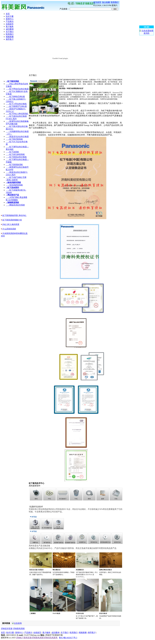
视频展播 (83, 633)
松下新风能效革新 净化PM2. (14, 215)
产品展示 (28, 633)
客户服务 (46, 633)
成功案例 (55, 633)
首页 (3, 633)
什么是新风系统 (9, 229)
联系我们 (115, 2)
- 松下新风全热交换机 (16, 157)
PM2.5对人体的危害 (10, 224)
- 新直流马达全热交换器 (17, 137)
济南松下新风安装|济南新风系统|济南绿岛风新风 (37, 638)
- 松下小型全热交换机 (16, 104)
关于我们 (64, 633)
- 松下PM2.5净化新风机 (17, 114)
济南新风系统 (19, 629)
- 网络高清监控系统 (15, 205)
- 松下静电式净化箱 (15, 96)
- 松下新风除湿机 (14, 165)
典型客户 (92, 633)
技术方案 (10, 633)
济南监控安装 (7, 629)
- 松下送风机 (12, 152)
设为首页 (97, 2)
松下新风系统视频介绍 (12, 220)
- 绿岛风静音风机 (14, 185)
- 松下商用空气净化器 (16, 106)
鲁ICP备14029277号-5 (68, 638)
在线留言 (37, 633)
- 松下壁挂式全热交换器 (17, 89)
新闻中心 (19, 633)
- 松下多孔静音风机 (15, 154)
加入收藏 (106, 2)
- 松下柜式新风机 (14, 139)
